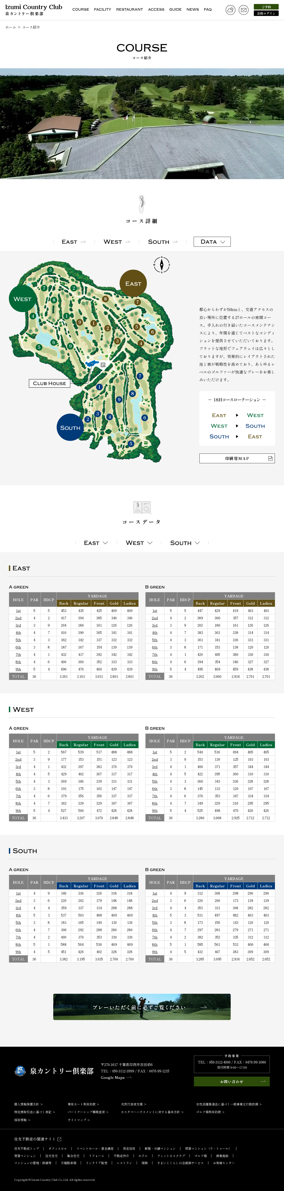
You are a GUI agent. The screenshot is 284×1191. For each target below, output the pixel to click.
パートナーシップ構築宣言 (86, 1112)
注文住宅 (51, 1156)
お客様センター (224, 1163)
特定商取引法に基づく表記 (32, 1112)
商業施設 (222, 1156)
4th (18, 632)
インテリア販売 (96, 1163)
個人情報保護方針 (26, 1104)
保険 (145, 1163)
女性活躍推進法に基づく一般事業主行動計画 (227, 1104)
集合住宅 (73, 1156)
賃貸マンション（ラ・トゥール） (208, 1148)
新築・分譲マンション (160, 1148)
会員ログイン (266, 13)
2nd (18, 617)
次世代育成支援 (132, 1104)
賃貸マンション (25, 1156)
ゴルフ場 (200, 1156)
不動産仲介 (121, 1156)
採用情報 (20, 1120)
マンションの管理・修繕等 (32, 1163)
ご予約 (266, 7)
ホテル (143, 1156)
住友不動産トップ (26, 1148)
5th (18, 639)
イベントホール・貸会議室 (95, 1148)
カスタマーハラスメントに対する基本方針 (150, 1112)
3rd (18, 625)
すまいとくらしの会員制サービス (180, 1163)
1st (18, 610)
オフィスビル (57, 1148)
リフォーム (96, 1156)
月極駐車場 (68, 1163)
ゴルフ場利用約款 (208, 1112)
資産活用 (129, 1148)
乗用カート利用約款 (82, 1104)
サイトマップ (77, 1120)
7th (18, 654)
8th (18, 661)
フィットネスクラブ (171, 1156)
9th (18, 669)
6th (18, 647)
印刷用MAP (237, 458)
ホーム (10, 27)
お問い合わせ (232, 1081)
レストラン (124, 1163)
